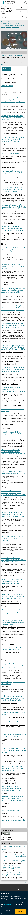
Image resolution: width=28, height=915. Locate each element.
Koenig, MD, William (16, 519)
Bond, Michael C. (14, 439)
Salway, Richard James (7, 156)
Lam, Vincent (4, 88)
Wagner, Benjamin (13, 374)
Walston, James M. (11, 235)
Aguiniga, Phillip (8, 726)
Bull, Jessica (12, 717)
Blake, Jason (16, 726)
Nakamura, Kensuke (11, 774)
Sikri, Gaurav (4, 793)
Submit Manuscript (21, 7)
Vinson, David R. (10, 296)
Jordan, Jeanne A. (11, 213)
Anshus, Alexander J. (18, 352)
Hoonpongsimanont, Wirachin (9, 456)
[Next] (24, 40)
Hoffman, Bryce (5, 195)
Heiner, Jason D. (5, 617)
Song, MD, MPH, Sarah (16, 520)
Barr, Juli (16, 394)
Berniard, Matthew (14, 757)
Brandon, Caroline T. (6, 652)
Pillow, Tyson (4, 440)
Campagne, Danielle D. (7, 271)
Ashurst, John (5, 374)
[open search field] (25, 2)
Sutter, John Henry (6, 497)
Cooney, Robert (21, 440)
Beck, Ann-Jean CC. (6, 330)
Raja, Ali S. (20, 543)
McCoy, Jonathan (16, 477)
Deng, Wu (3, 458)
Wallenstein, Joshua (15, 105)
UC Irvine (3, 13)
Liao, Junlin (13, 195)
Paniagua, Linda (15, 255)
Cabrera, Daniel (5, 233)
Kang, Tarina (15, 652)
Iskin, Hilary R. (16, 672)
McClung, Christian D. (6, 352)
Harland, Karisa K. (17, 194)
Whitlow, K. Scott (5, 803)
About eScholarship (6, 889)
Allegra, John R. (20, 178)
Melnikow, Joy (21, 413)
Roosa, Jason (21, 499)
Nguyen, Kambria (21, 456)
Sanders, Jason (5, 543)
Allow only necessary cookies (7, 911)
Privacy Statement (19, 889)
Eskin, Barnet (12, 178)
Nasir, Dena (10, 458)
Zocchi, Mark (12, 212)
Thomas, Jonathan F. (15, 233)
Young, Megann (17, 271)
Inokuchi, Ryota (15, 773)
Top (26, 882)
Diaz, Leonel (15, 586)
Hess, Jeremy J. (5, 105)
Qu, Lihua (19, 313)
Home (2, 886)
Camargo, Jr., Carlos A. (16, 544)
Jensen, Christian (5, 703)
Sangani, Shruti (17, 156)
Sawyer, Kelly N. (5, 313)
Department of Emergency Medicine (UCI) (10, 23)
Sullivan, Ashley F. (5, 544)
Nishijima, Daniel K (6, 413)
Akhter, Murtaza (11, 106)
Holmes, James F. (10, 415)
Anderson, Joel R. (21, 235)
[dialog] (14, 903)
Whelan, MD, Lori (14, 122)
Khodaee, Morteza (6, 718)
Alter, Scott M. (4, 178)
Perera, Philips (17, 603)
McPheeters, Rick (14, 725)
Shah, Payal (13, 313)
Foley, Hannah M (20, 717)
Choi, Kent (19, 195)
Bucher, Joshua (5, 476)
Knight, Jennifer (21, 627)
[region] (14, 40)
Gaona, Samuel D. (20, 415)
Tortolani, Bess (15, 330)
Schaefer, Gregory (15, 628)
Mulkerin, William (5, 601)
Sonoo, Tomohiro (5, 773)
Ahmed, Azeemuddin (6, 194)
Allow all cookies (20, 911)
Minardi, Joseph (12, 627)
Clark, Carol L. (10, 314)
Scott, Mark (15, 739)
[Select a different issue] (21, 74)
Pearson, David (5, 439)
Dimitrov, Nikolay (5, 519)
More (3, 64)
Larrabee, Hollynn (5, 628)
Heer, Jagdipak (5, 725)
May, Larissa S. (5, 212)
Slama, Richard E (5, 755)
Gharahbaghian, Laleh (7, 603)
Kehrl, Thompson (5, 564)
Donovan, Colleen (14, 476)
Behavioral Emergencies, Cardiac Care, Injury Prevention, (12, 45)
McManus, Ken (20, 755)
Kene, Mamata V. (14, 295)
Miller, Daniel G (5, 686)
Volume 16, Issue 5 (5, 29)
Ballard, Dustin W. (18, 296)
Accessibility (18, 886)
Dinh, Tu (3, 415)
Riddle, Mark (14, 703)
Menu (3, 17)
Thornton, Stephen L (6, 739)
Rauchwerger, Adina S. (7, 672)
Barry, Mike (13, 755)
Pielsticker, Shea (5, 122)
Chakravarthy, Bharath (19, 458)
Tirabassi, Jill (4, 717)
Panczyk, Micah (15, 497)
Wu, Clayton (15, 413)
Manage (20, 11)
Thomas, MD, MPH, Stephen (19, 124)
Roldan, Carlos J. (5, 255)
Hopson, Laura (12, 440)
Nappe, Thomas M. (6, 586)
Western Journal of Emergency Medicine (12, 55)
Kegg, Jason (22, 439)
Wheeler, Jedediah (9, 272)
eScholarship (3, 21)
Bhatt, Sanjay (9, 158)
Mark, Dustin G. (5, 295)
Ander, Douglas (19, 106)
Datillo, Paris (19, 332)
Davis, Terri (4, 627)
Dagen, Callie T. (15, 564)
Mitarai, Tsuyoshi (15, 601)
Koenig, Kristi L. (5, 144)
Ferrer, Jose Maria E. (12, 499)
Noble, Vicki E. (13, 543)
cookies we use (7, 904)
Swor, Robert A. (19, 314)
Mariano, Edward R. (11, 396)
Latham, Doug (5, 757)
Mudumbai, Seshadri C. (7, 394)
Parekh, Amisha (11, 332)
